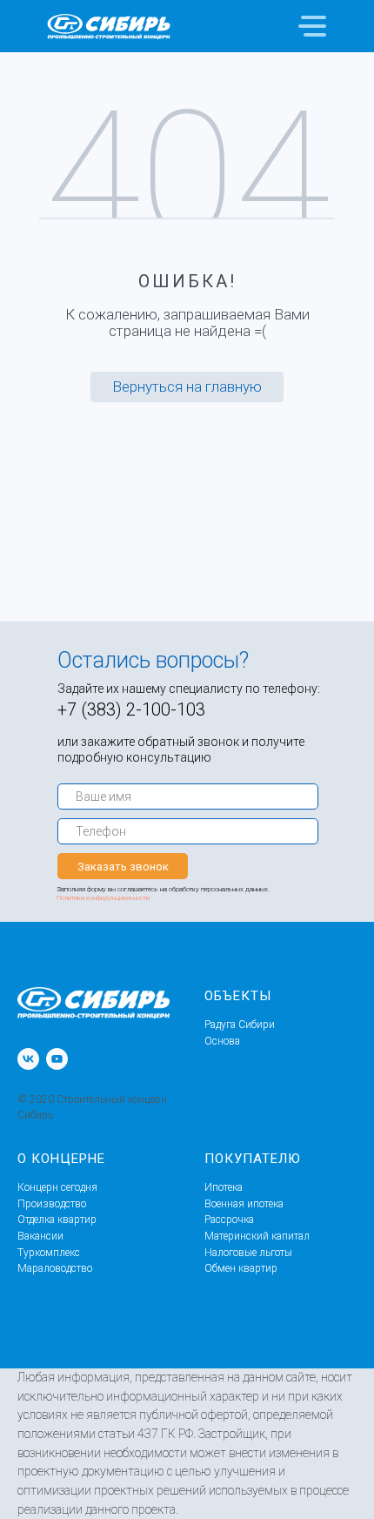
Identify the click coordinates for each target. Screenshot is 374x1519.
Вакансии (40, 1236)
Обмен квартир (240, 1268)
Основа (222, 1041)
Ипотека (223, 1187)
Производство (51, 1204)
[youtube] (57, 1059)
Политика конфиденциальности (103, 898)
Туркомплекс (48, 1253)
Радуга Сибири (239, 1024)
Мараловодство (54, 1268)
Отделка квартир (57, 1219)
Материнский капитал (257, 1236)
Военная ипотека (244, 1204)
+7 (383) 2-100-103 (131, 709)
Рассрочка (229, 1219)
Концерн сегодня (57, 1187)
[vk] (28, 1059)
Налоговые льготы (248, 1253)
